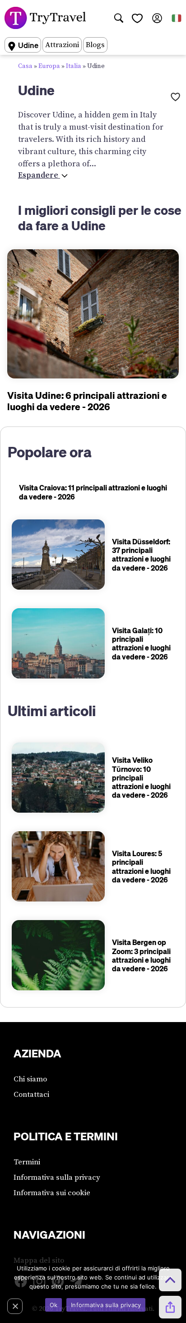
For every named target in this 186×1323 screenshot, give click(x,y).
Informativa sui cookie (52, 1193)
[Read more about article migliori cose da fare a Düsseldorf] (58, 554)
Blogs (95, 45)
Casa (25, 66)
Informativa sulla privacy (57, 1177)
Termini (27, 1162)
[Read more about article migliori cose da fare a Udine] (93, 313)
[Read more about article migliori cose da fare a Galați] (58, 643)
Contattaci (31, 1095)
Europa (49, 66)
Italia (73, 66)
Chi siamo (30, 1079)
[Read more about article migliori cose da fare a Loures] (58, 866)
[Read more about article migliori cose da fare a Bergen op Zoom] (58, 955)
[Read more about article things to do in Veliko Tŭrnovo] (58, 777)
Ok (54, 1304)
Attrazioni (62, 45)
